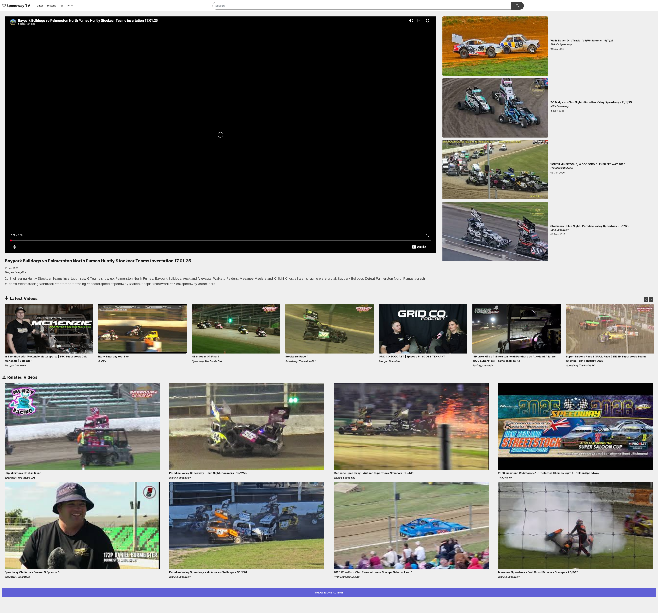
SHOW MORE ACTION (329, 592)
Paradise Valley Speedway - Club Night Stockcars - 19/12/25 (208, 473)
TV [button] (68, 5)
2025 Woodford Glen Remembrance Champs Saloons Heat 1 (373, 572)
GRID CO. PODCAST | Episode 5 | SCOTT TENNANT (412, 356)
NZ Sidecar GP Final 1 (205, 356)
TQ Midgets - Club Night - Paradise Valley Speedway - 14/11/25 (591, 102)
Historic (51, 5)
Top (61, 5)
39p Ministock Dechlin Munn (23, 473)
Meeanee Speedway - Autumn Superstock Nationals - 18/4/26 (374, 473)
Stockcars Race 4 (296, 356)
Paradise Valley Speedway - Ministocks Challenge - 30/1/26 (208, 572)
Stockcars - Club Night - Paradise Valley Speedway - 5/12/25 (589, 226)
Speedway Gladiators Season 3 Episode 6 (32, 572)
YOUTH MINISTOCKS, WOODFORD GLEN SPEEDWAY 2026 (587, 164)
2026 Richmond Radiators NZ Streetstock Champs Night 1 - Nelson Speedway (548, 473)
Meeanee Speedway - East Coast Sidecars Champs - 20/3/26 (538, 572)
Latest (40, 5)
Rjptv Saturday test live (113, 356)
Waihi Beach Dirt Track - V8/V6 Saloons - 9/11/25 (581, 40)
